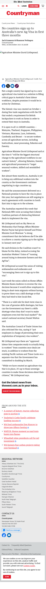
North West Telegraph (9, 499)
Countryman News (8, 23)
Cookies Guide (29, 566)
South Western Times (9, 504)
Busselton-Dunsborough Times (12, 474)
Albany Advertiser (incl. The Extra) (13, 464)
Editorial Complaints (21, 550)
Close (7, 576)
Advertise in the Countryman (31, 554)
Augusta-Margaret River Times (11, 466)
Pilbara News (6, 502)
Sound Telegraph (7, 507)
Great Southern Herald (9, 481)
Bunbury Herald (7, 471)
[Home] (7, 6)
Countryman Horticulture (26, 23)
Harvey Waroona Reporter (10, 484)
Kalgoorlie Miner (7, 487)
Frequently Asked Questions (22, 545)
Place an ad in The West (10, 554)
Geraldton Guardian (8, 479)
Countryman (6, 476)
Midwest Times (7, 494)
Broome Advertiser (8, 469)
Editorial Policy (7, 550)
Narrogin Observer (8, 497)
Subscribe (33, 6)
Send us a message (13, 530)
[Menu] (3, 6)
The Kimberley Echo (8, 489)
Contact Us (6, 545)
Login (24, 6)
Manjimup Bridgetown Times (11, 492)
